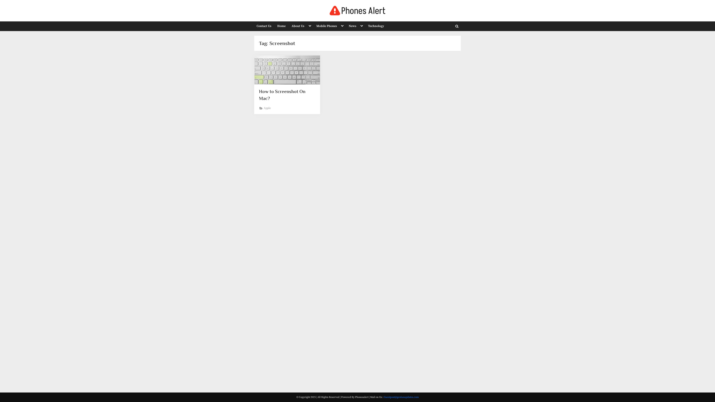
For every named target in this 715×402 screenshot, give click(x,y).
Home (281, 26)
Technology (376, 26)
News (352, 26)
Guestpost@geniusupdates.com (401, 397)
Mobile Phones (326, 26)
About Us (298, 26)
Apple (267, 108)
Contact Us (264, 26)
